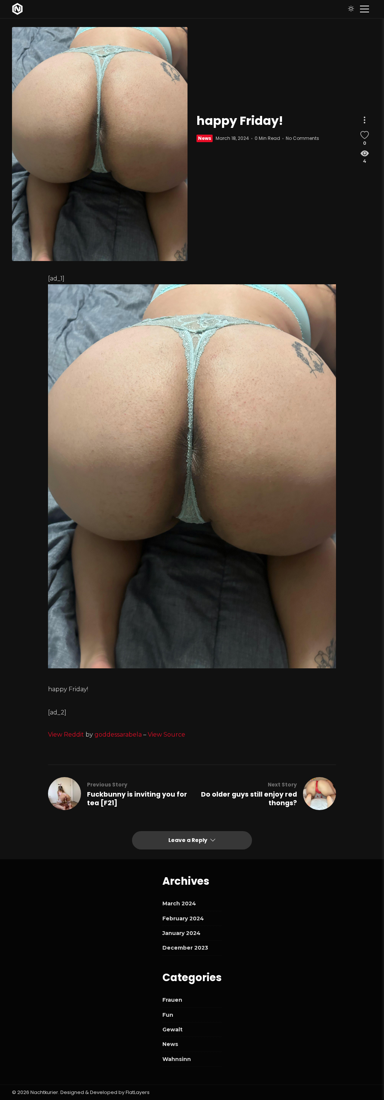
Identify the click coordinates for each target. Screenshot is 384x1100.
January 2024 (181, 933)
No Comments (302, 138)
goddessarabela (118, 734)
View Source (166, 734)
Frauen (172, 999)
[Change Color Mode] (351, 9)
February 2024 (183, 918)
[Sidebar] (364, 9)
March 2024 (179, 903)
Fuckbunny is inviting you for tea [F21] (137, 799)
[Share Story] (364, 120)
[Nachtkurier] (17, 9)
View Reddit (66, 734)
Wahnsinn (176, 1059)
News (204, 138)
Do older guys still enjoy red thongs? (249, 799)
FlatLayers (138, 1092)
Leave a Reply (188, 840)
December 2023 (185, 947)
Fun (167, 1014)
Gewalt (172, 1029)
